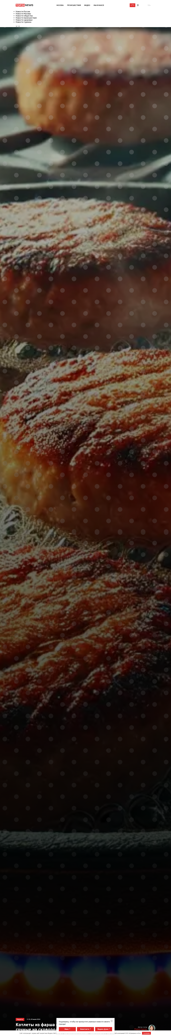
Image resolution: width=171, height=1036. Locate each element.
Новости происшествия (26, 18)
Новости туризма (23, 22)
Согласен (146, 1033)
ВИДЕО (87, 5)
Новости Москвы (23, 14)
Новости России (23, 11)
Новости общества (24, 16)
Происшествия (74, 5)
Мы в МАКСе (99, 5)
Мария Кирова (140, 1029)
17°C (132, 5)
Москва (60, 5)
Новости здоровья (24, 20)
